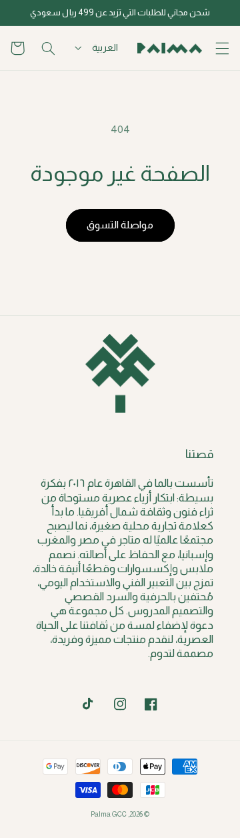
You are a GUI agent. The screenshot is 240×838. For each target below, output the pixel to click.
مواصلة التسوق (120, 224)
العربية (105, 47)
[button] (222, 48)
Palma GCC (109, 814)
